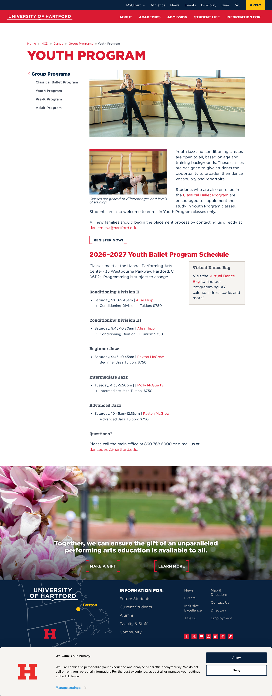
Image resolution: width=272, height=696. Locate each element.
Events (190, 598)
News (189, 590)
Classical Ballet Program (57, 82)
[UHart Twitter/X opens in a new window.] (194, 636)
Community (131, 632)
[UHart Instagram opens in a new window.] (208, 636)
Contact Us (220, 602)
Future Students (135, 598)
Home (31, 43)
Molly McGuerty (150, 385)
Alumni (126, 615)
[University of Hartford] (39, 18)
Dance (58, 43)
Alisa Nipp (144, 300)
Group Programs (81, 43)
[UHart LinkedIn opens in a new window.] (215, 636)
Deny (236, 670)
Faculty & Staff (133, 623)
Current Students (136, 606)
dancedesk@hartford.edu (113, 227)
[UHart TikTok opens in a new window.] (230, 636)
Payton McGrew (150, 357)
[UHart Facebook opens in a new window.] (186, 636)
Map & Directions (219, 592)
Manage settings (68, 687)
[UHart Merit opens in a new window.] (222, 636)
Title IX (190, 618)
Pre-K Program (49, 99)
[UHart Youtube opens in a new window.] (201, 636)
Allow (236, 657)
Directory (218, 610)
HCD (44, 43)
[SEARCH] (237, 5)
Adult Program (49, 108)
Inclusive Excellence (193, 608)
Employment (221, 618)
